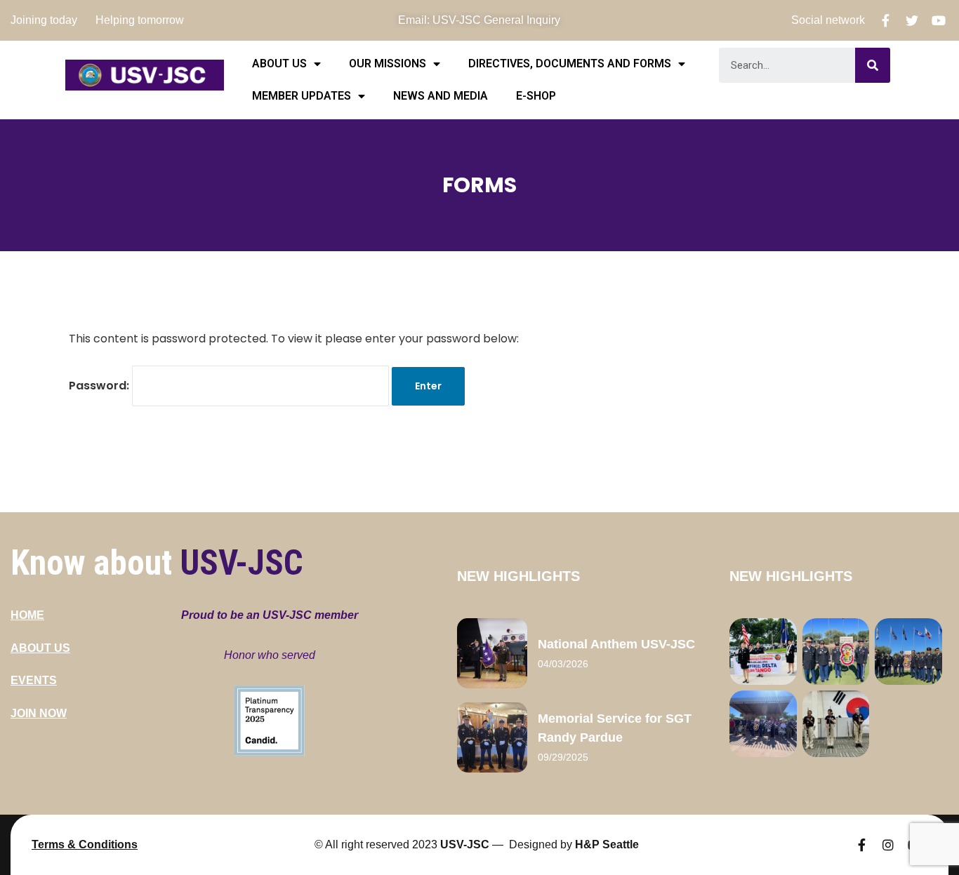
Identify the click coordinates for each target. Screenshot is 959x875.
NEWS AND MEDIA (440, 95)
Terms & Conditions (85, 844)
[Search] (872, 65)
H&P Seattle (607, 844)
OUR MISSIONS (387, 63)
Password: (100, 386)
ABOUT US (279, 63)
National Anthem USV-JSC (616, 644)
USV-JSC (464, 844)
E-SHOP (536, 95)
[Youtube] (938, 20)
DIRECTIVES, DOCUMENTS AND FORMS (569, 63)
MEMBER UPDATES (301, 95)
